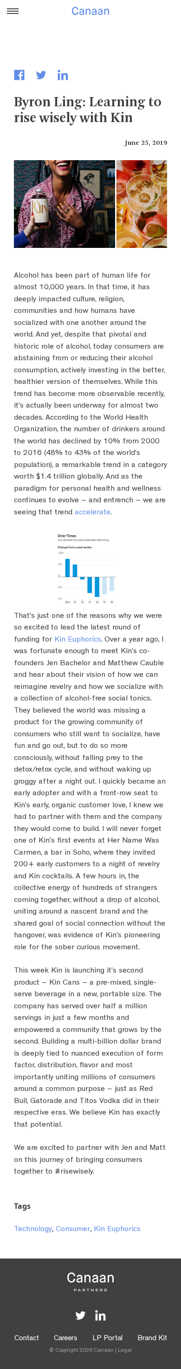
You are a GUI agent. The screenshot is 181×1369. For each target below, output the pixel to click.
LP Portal (107, 1339)
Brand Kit (152, 1339)
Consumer (73, 1229)
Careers (66, 1339)
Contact (26, 1339)
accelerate (92, 513)
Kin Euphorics (77, 640)
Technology (33, 1229)
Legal (125, 1351)
